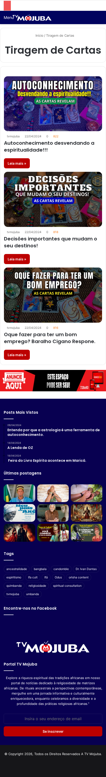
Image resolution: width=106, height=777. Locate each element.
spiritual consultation (67, 585)
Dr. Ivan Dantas (86, 569)
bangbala (40, 569)
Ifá (46, 577)
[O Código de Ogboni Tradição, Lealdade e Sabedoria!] (86, 532)
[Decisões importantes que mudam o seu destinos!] (53, 199)
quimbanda (14, 585)
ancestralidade (16, 569)
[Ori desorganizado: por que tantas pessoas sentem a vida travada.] (53, 493)
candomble (61, 569)
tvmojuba (13, 136)
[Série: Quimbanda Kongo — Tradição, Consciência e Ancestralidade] (19, 532)
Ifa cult (32, 577)
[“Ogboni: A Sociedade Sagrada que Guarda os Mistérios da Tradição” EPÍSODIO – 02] (53, 532)
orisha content (78, 577)
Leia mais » (17, 163)
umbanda (32, 594)
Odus (58, 577)
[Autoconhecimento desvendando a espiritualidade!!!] (53, 103)
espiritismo (13, 577)
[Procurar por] (99, 19)
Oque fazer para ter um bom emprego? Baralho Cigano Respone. (49, 338)
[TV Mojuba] (32, 17)
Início (39, 35)
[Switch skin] (91, 19)
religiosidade (37, 585)
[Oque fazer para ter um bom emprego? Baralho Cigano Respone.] (53, 295)
